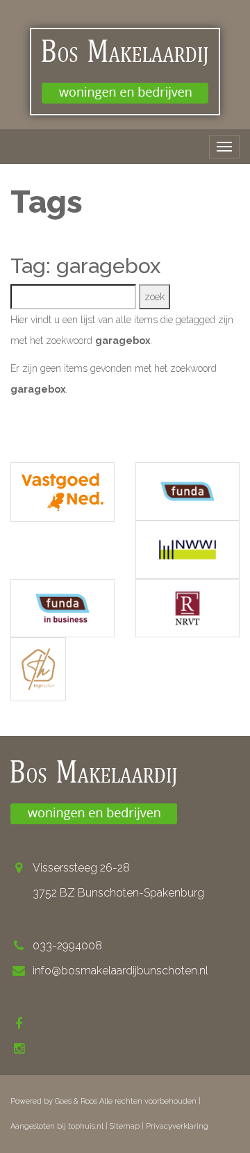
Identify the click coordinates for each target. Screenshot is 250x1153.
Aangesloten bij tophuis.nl (56, 1126)
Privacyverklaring (177, 1126)
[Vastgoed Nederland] (62, 492)
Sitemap (125, 1126)
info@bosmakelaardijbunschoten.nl (120, 970)
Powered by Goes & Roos (53, 1101)
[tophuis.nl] (38, 669)
